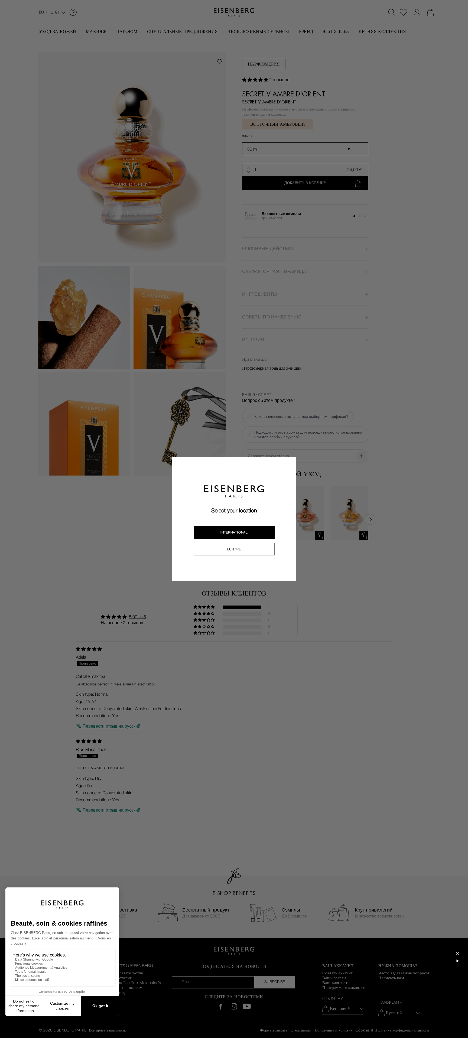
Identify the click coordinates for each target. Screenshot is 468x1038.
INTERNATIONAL (233, 532)
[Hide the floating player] (457, 953)
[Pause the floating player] (457, 961)
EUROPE (234, 549)
